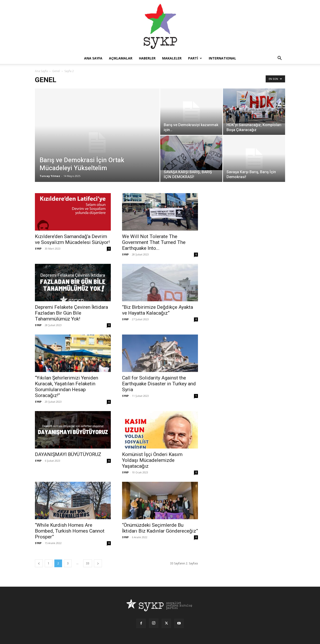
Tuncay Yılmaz (50, 176)
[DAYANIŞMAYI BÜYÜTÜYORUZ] (73, 430)
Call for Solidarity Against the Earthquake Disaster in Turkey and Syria (159, 383)
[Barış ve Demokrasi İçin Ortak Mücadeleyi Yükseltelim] (97, 142)
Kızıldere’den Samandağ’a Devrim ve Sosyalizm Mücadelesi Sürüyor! (72, 239)
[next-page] (98, 563)
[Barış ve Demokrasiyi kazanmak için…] (191, 111)
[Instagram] (153, 623)
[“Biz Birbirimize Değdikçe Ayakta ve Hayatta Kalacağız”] (160, 282)
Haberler (147, 58)
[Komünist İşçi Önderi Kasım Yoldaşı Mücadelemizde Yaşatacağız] (160, 430)
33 (87, 563)
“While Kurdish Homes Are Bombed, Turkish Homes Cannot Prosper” (69, 531)
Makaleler (172, 58)
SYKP (38, 248)
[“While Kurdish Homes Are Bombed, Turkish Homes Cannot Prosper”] (73, 500)
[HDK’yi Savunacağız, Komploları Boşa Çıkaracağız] (254, 105)
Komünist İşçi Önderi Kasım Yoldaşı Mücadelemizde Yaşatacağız (152, 460)
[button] (279, 58)
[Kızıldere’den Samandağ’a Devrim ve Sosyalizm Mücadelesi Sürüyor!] (73, 212)
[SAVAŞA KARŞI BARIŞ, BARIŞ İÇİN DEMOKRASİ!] (191, 153)
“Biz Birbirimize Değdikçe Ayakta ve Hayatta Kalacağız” (157, 310)
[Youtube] (179, 623)
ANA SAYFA (93, 58)
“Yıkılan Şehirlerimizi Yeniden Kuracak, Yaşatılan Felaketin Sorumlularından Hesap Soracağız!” (66, 386)
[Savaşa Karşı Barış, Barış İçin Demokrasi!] (254, 159)
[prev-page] (39, 563)
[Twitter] (166, 623)
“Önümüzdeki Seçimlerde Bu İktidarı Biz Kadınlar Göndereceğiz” (160, 528)
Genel (56, 71)
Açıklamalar (120, 58)
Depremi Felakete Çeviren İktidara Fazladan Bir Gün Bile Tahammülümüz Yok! (71, 313)
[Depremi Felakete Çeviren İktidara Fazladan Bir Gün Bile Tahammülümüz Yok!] (73, 282)
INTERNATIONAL (222, 58)
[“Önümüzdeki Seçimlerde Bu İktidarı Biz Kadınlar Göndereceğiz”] (160, 500)
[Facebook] (141, 623)
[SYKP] (160, 26)
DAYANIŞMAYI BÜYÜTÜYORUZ (68, 454)
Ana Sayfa (41, 71)
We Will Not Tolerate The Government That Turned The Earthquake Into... (154, 242)
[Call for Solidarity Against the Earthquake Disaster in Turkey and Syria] (160, 353)
